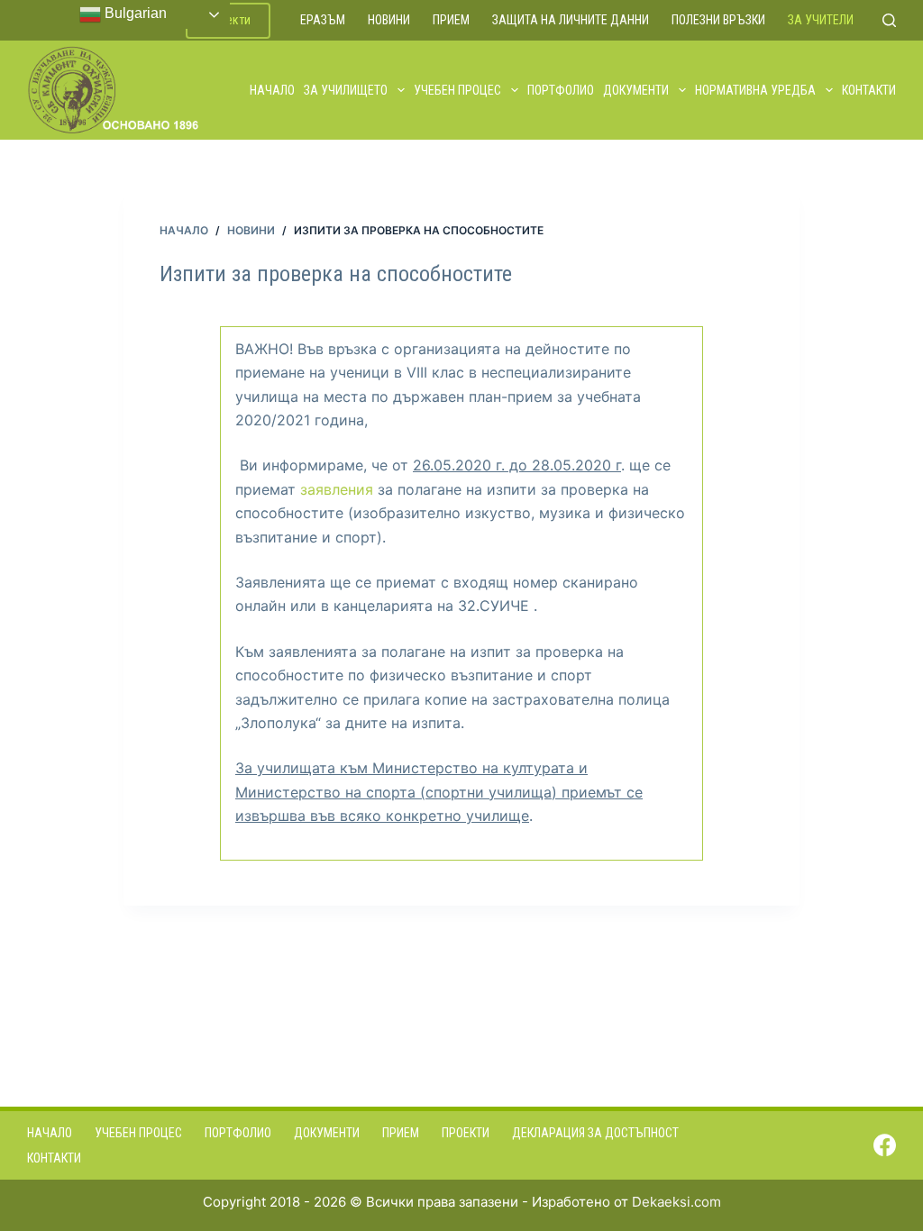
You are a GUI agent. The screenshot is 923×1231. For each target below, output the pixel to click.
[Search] (889, 20)
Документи (636, 90)
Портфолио (560, 90)
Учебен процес (457, 90)
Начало (272, 90)
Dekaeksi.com (676, 1201)
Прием (451, 20)
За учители (821, 20)
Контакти (869, 90)
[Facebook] (884, 1145)
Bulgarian (134, 13)
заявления (339, 489)
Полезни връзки (718, 20)
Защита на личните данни (570, 20)
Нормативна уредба (755, 90)
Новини (389, 20)
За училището (346, 90)
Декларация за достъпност (595, 1133)
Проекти (465, 1133)
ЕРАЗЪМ (322, 20)
